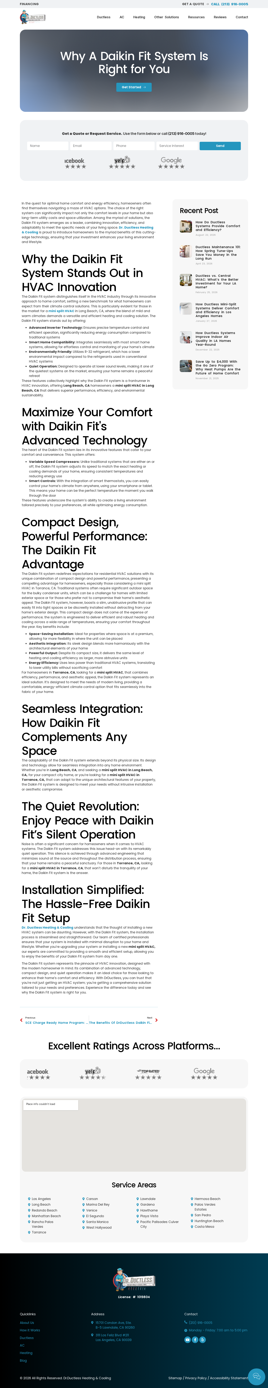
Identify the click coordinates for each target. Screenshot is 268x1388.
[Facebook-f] (195, 1339)
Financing (29, 4)
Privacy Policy (196, 1378)
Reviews (220, 17)
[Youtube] (187, 1339)
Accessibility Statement (229, 1378)
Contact (242, 17)
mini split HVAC (61, 311)
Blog (23, 1360)
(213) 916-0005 (181, 133)
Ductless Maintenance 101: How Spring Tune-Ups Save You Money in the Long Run (218, 253)
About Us (27, 1323)
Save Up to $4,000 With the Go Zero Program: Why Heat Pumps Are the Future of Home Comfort (218, 367)
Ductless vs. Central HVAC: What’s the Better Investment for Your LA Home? (217, 281)
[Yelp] (202, 1339)
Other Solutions (166, 17)
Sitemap (175, 1378)
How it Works (30, 1330)
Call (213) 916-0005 (229, 4)
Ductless (103, 17)
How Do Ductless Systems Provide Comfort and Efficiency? (218, 226)
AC (122, 17)
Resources (196, 17)
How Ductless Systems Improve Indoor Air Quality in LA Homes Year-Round (215, 339)
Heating (139, 17)
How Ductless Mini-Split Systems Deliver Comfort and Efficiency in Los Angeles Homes (217, 310)
